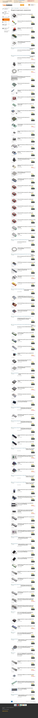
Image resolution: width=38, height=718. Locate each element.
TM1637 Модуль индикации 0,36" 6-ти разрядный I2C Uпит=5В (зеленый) (26, 517)
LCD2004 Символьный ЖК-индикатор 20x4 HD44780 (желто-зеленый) (26, 565)
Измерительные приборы (6, 28)
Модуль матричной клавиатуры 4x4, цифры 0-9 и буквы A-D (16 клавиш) (26, 387)
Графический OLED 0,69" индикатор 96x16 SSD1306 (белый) (26, 374)
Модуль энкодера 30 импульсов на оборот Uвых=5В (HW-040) (26, 138)
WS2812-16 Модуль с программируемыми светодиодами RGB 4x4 (24, 172)
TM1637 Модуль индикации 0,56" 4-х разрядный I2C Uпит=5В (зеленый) (26, 415)
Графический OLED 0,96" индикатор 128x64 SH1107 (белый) (26, 490)
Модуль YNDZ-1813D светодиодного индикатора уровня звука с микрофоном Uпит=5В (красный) (26, 606)
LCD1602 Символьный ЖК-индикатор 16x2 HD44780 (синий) (26, 340)
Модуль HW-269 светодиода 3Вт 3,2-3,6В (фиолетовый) (26, 219)
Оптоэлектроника (6, 17)
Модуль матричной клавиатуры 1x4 (23, 34)
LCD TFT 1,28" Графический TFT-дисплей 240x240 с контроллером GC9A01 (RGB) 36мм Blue (25, 647)
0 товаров (32, 4)
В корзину (33, 17)
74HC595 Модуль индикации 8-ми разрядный (25, 346)
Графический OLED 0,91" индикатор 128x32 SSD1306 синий (26, 442)
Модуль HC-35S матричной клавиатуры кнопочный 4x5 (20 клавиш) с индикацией (26, 310)
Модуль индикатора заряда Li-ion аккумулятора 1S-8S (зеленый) (26, 227)
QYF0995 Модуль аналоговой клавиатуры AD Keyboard (26, 282)
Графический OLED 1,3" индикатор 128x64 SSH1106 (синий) (26, 619)
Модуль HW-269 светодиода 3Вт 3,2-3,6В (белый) (25, 199)
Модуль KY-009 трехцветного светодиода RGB (25, 14)
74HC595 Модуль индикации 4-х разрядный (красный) (26, 262)
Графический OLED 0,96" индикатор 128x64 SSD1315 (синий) (26, 469)
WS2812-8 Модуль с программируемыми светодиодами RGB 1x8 (24, 77)
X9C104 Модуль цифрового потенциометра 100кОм (26, 674)
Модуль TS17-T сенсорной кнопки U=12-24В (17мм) (30, 483)
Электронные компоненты (6, 9)
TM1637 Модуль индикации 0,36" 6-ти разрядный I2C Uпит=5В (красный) (26, 524)
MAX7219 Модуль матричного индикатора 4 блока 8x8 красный (26, 572)
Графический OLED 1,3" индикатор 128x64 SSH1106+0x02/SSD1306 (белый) (24, 537)
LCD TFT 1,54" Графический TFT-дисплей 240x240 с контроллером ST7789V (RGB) (25, 503)
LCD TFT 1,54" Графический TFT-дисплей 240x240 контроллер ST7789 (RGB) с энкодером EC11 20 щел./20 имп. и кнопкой (26, 654)
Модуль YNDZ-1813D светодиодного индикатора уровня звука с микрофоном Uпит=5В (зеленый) (26, 599)
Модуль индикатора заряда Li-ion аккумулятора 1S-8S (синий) (26, 234)
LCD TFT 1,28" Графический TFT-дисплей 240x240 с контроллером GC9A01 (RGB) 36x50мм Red (25, 633)
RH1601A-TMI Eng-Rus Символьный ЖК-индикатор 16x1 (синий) (26, 626)
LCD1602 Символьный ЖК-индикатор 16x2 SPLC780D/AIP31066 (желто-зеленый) (24, 318)
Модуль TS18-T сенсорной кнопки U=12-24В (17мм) (30, 449)
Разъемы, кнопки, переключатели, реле (6, 13)
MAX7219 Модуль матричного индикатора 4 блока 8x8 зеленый (26, 661)
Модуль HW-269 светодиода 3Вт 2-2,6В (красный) (25, 192)
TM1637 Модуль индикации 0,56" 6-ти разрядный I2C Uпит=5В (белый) (26, 578)
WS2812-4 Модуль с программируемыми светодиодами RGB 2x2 (24, 42)
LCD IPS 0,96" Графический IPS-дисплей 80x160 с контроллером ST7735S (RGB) (25, 401)
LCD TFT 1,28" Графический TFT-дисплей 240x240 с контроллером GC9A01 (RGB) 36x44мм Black (25, 613)
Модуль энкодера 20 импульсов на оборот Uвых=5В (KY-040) (26, 131)
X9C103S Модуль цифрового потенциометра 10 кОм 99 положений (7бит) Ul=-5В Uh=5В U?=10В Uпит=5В (26, 456)
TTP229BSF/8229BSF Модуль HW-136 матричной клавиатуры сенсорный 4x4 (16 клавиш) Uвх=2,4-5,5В (26, 297)
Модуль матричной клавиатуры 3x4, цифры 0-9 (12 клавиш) (26, 381)
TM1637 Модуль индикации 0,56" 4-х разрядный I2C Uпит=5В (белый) (26, 408)
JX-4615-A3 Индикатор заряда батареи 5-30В (29, 290)
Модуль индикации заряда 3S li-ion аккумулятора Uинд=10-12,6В (26, 104)
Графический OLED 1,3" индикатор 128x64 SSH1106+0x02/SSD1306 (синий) (24, 544)
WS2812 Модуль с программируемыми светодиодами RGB (26, 70)
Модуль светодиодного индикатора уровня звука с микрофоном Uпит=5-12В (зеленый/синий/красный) (26, 682)
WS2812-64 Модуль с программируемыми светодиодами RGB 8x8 (24, 367)
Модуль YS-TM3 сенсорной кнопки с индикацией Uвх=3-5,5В (25, 165)
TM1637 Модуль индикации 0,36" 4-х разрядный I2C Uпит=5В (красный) (26, 179)
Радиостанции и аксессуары (6, 31)
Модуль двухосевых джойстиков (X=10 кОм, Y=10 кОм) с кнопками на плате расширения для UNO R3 (26, 497)
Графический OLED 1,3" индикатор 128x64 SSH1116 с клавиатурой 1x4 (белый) (26, 640)
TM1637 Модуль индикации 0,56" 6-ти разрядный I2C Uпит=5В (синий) (26, 592)
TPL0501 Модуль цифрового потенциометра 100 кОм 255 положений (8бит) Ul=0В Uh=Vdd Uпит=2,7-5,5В (26, 531)
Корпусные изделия (5, 25)
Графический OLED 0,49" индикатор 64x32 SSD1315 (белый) (26, 353)
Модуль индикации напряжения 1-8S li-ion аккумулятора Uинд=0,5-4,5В (24, 360)
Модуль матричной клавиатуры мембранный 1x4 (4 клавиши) (26, 90)
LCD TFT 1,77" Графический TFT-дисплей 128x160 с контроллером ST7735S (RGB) (25, 558)
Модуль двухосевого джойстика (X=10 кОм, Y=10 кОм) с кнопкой (26, 63)
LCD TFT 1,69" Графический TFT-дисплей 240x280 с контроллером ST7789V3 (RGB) (25, 551)
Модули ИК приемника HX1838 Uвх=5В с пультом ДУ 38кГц (26, 145)
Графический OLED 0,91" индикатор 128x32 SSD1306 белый (26, 435)
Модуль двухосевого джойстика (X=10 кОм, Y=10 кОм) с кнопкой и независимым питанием (26, 159)
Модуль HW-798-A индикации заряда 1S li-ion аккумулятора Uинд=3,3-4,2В (25, 269)
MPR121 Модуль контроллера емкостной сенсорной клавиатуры (26, 276)
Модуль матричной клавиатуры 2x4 (23, 117)
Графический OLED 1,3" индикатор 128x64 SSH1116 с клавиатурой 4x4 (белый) (26, 695)
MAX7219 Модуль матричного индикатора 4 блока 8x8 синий (26, 668)
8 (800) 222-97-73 (30, 0)
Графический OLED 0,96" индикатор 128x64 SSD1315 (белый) (26, 462)
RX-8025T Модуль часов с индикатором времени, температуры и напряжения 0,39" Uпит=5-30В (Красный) (25, 511)
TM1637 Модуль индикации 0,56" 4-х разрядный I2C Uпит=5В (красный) (26, 422)
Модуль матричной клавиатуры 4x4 (23, 83)
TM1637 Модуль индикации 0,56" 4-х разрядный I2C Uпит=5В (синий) (26, 428)
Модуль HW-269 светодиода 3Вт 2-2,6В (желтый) (25, 185)
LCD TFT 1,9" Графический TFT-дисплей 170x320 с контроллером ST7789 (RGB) (25, 688)
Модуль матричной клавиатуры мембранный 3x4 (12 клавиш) (26, 111)
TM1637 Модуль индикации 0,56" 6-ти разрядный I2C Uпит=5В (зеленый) (27, 585)
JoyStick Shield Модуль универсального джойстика (26, 303)
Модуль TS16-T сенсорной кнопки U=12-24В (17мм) (30, 476)
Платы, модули (6, 19)
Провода (5, 21)
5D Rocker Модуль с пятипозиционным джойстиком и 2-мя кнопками (26, 124)
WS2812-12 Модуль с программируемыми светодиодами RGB (24, 248)
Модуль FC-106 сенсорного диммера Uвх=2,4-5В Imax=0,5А (25, 152)
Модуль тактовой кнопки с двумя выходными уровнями (25, 28)
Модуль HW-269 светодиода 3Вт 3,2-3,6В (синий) (25, 212)
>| (16, 701)
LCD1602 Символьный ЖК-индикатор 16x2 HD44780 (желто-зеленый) (26, 333)
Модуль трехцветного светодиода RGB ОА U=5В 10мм (26, 96)
